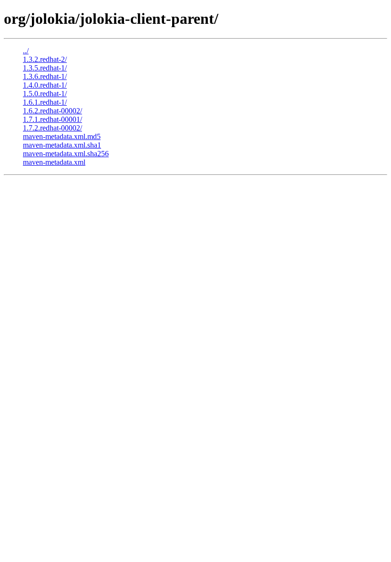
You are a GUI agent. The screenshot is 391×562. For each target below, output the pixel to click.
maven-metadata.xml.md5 (62, 136)
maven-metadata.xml (54, 162)
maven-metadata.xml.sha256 (66, 154)
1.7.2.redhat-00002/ (52, 128)
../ (26, 51)
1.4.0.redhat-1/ (45, 85)
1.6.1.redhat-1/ (45, 102)
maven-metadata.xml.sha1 (62, 145)
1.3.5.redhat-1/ (45, 68)
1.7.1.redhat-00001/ (52, 119)
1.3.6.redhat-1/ (45, 76)
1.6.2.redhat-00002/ (52, 111)
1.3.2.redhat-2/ (45, 59)
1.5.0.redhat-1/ (45, 94)
